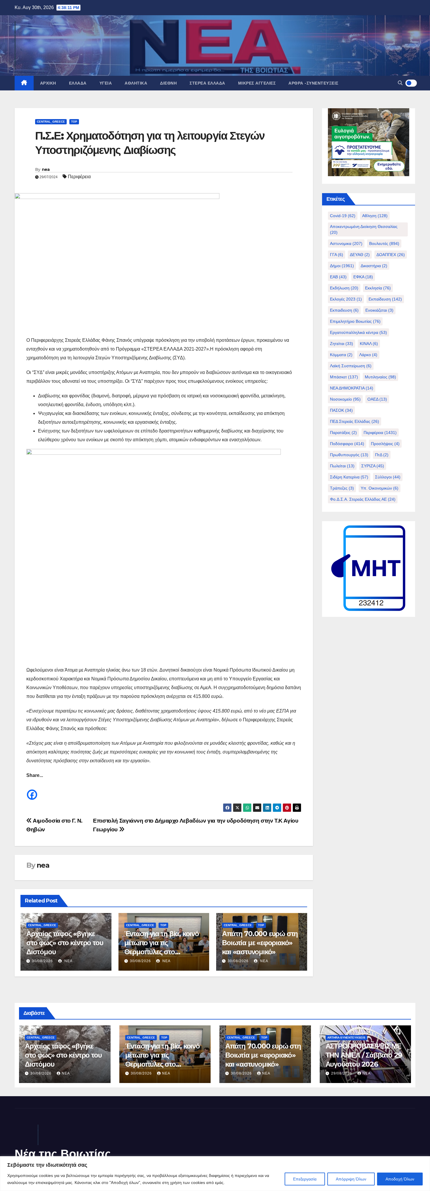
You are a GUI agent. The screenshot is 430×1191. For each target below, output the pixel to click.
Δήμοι (342, 265)
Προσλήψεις (385, 443)
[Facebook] (32, 790)
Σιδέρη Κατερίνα (349, 477)
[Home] (24, 83)
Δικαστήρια (374, 265)
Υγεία (105, 83)
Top (74, 121)
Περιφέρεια (79, 176)
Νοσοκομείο (345, 399)
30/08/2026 (42, 961)
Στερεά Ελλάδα (207, 83)
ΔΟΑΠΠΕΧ (390, 254)
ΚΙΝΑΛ (369, 343)
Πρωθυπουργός (349, 454)
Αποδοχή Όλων (400, 1179)
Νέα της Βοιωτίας (63, 1154)
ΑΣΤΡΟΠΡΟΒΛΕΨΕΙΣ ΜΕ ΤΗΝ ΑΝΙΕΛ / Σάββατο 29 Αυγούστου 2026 (364, 1055)
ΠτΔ (381, 454)
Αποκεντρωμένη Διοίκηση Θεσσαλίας (364, 229)
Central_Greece (51, 121)
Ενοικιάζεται (379, 310)
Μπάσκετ (344, 377)
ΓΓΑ (336, 254)
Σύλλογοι (387, 477)
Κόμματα (341, 354)
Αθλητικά (136, 83)
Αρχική (48, 83)
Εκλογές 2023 (346, 299)
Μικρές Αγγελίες (257, 83)
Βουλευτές (384, 243)
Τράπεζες (342, 488)
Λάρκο (368, 354)
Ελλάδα (78, 83)
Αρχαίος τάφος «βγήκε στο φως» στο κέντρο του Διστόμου (64, 942)
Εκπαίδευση (385, 299)
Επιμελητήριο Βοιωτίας (355, 321)
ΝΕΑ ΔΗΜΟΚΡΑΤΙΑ (351, 388)
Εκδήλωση (344, 288)
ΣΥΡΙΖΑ (372, 466)
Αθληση (375, 215)
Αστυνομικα (346, 243)
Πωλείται (342, 466)
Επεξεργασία (305, 1179)
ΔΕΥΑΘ (360, 254)
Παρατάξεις (343, 432)
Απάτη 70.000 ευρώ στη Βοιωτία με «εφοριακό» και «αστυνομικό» (260, 942)
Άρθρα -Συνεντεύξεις (313, 83)
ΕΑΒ (338, 276)
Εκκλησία (378, 288)
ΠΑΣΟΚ (341, 410)
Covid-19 (342, 215)
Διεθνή (168, 83)
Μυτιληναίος (380, 377)
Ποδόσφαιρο (347, 443)
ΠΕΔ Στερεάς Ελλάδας (354, 421)
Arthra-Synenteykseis (346, 1037)
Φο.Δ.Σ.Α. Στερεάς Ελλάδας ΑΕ (362, 499)
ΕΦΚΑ (363, 276)
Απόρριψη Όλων (351, 1179)
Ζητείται (341, 343)
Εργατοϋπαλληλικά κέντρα (358, 332)
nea (46, 169)
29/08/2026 (342, 1073)
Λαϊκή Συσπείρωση (350, 365)
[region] (215, 1173)
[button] (400, 82)
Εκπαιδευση (344, 310)
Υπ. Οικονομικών (379, 488)
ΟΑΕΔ (377, 399)
